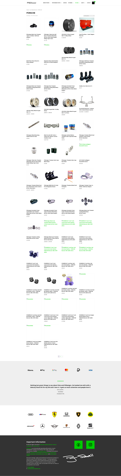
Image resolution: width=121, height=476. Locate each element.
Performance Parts (56, 2)
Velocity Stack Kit (36, 387)
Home (27, 9)
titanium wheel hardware (36, 452)
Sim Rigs (65, 2)
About (82, 2)
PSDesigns (67, 385)
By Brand (70, 2)
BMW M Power (46, 2)
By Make (76, 2)
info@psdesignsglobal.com (33, 468)
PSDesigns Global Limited (46, 444)
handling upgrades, (31, 454)
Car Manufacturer (33, 9)
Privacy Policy (36, 446)
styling (46, 454)
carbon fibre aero (40, 454)
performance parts (41, 451)
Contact (89, 2)
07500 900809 (31, 467)
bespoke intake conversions (49, 452)
